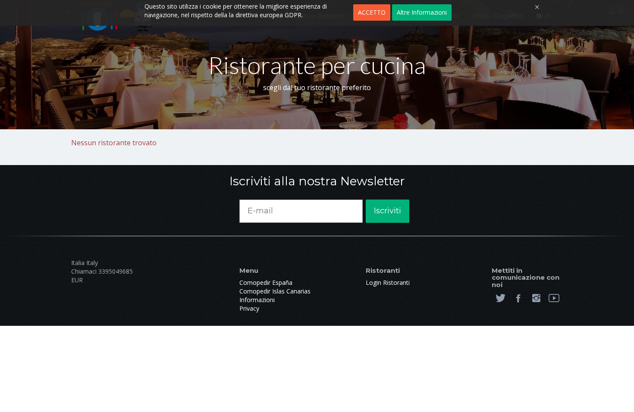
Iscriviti (387, 210)
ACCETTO (372, 12)
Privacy (249, 308)
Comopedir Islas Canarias (275, 291)
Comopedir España (265, 282)
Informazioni (257, 300)
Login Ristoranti (388, 282)
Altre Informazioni (422, 12)
